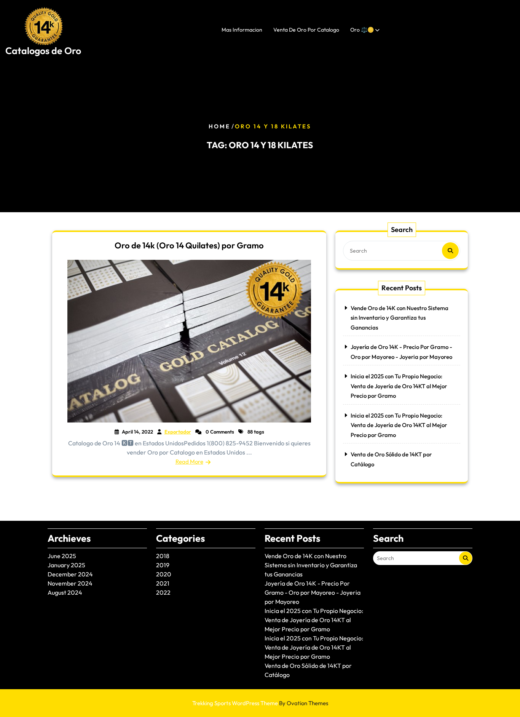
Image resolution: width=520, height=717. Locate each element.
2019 (162, 565)
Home (219, 126)
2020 (163, 574)
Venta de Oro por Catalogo (306, 29)
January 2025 (66, 565)
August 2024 (65, 592)
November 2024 (70, 583)
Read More (189, 461)
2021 (162, 583)
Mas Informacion (242, 29)
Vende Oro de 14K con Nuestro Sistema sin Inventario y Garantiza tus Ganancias (399, 317)
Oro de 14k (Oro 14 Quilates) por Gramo (189, 245)
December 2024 (70, 574)
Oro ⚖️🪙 (362, 29)
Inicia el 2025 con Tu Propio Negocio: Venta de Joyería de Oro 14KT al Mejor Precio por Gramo (399, 386)
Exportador (177, 432)
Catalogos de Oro (43, 51)
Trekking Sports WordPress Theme (260, 703)
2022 (163, 592)
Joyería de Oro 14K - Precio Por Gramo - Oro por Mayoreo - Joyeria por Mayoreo (312, 592)
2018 (162, 556)
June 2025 (62, 556)
